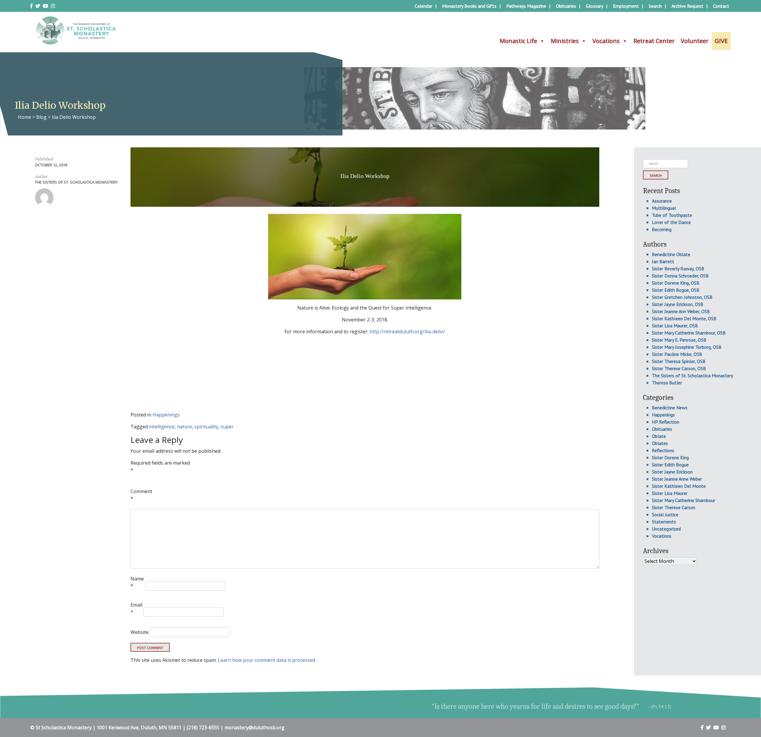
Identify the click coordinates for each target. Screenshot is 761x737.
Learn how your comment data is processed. (267, 660)
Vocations (606, 41)
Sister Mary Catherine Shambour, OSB (689, 333)
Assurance (662, 201)
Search (655, 6)
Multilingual (664, 208)
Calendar (423, 6)
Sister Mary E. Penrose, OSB (679, 340)
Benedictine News (670, 408)
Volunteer (695, 41)
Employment (626, 6)
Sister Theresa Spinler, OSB (678, 361)
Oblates (660, 443)
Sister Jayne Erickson (672, 472)
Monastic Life (518, 41)
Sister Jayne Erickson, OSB (677, 304)
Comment (141, 495)
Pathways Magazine (526, 6)
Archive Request (687, 6)
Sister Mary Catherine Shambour (683, 500)
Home (24, 117)
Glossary (594, 6)
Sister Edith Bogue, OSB (675, 290)
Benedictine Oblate (671, 254)
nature (184, 426)
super (227, 426)
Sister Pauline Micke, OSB (677, 354)
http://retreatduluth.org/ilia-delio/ (407, 331)
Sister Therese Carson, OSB (679, 368)
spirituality (206, 426)
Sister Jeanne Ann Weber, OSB (681, 311)
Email (136, 608)
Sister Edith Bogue (670, 465)
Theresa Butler (667, 383)
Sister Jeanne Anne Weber (677, 479)
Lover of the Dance (671, 222)
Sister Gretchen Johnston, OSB (682, 297)
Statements (664, 522)
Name (137, 582)
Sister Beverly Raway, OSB (678, 269)
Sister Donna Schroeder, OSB (680, 276)
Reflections (663, 450)
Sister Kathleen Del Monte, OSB (684, 318)
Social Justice (665, 514)
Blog (41, 117)
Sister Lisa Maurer (670, 493)
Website (139, 632)
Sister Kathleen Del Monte (679, 486)
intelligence (161, 426)
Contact (721, 6)
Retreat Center (654, 41)
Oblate (659, 436)
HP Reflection (665, 422)
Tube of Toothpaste (672, 215)
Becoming (662, 229)
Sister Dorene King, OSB (675, 283)
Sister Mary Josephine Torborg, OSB (686, 347)
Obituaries (566, 6)
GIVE (721, 41)
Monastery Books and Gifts (469, 6)
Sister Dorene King (670, 457)
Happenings (166, 414)
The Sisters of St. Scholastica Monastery (76, 182)
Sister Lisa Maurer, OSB (675, 326)
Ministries (565, 41)
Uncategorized (666, 529)
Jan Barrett (663, 261)
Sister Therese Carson (673, 507)
